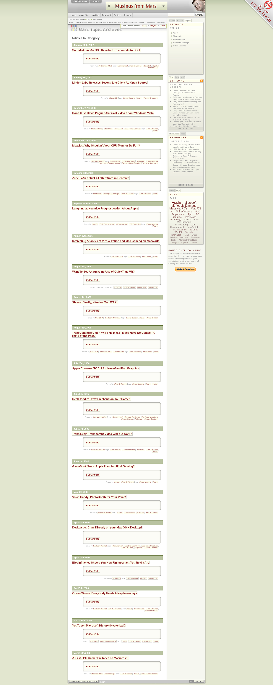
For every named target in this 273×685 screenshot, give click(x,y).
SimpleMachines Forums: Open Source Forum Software (186, 170)
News (139, 98)
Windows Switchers (149, 674)
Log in (102, 682)
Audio (119, 513)
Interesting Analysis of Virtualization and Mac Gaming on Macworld (116, 241)
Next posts (186, 128)
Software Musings (112, 318)
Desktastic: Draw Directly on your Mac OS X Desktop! (107, 527)
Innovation (176, 235)
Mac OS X (113, 98)
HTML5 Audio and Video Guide (186, 149)
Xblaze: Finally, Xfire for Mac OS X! (95, 302)
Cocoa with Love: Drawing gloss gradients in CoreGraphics (186, 166)
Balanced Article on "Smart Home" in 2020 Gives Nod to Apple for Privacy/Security (112, 23)
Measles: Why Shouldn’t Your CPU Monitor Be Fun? (106, 145)
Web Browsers (184, 222)
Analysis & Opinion (179, 242)
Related (180, 20)
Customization (129, 161)
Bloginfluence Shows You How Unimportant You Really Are (110, 562)
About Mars (84, 15)
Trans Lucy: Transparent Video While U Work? (102, 433)
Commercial (123, 66)
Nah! (163, 26)
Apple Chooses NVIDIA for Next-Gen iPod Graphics (105, 368)
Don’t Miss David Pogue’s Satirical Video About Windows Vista (113, 113)
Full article (92, 58)
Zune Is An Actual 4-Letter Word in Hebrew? (100, 178)
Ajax (190, 214)
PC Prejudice (135, 224)
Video (155, 384)
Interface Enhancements (110, 163)
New (177, 77)
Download (106, 15)
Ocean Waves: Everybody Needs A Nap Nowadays (104, 593)
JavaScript (192, 227)
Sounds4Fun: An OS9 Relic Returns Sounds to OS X (106, 50)
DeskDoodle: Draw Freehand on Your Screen (101, 399)
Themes (127, 15)
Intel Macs (146, 257)
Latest (172, 20)
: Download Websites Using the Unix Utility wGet (187, 123)
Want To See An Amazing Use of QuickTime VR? (103, 271)
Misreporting (121, 224)
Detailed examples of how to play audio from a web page (187, 153)
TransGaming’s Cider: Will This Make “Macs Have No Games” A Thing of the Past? (113, 334)
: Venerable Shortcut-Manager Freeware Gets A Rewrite (184, 93)
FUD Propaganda (107, 224)
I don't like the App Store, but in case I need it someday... (186, 146)
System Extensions (153, 67)
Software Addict (105, 66)
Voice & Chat (152, 318)
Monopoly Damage (133, 129)
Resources (153, 287)
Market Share (191, 235)
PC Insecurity (179, 229)
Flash (124, 641)
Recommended (151, 611)
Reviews (117, 15)
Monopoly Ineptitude (188, 240)
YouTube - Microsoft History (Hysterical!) (98, 625)
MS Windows (96, 129)
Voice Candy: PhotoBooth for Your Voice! (99, 497)
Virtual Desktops (150, 98)
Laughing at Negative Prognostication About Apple (105, 208)
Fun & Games (135, 66)
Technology (119, 352)
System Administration (131, 163)
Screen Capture (150, 419)
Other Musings (179, 46)
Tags (183, 134)
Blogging (117, 578)
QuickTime (141, 287)
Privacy (143, 578)
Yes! (144, 26)
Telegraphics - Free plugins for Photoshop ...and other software (187, 162)
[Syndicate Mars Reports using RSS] (196, 682)
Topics (188, 20)
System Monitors (150, 163)
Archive (95, 15)
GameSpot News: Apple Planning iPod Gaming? (103, 466)
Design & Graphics (150, 417)
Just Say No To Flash (258, 15)
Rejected (147, 66)
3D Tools (118, 287)
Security (189, 232)
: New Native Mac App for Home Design (187, 118)
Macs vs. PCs (105, 352)
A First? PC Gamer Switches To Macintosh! (100, 658)
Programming (179, 39)
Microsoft (119, 129)
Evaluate (140, 161)
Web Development (183, 226)
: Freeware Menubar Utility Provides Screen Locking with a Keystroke (186, 113)
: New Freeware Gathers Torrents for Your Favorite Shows (187, 98)
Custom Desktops (132, 417)
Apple (95, 224)
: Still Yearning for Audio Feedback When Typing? (186, 107)
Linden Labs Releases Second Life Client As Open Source (109, 82)
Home (73, 15)
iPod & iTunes (127, 194)
